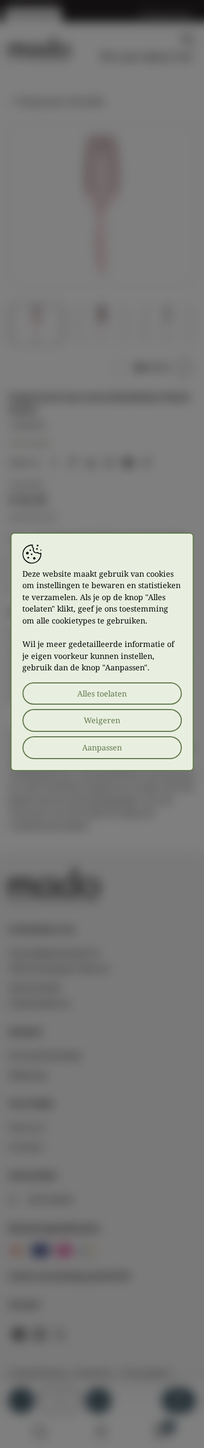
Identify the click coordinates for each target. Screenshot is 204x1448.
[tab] (138, 367)
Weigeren (102, 720)
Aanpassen (102, 747)
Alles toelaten (102, 693)
